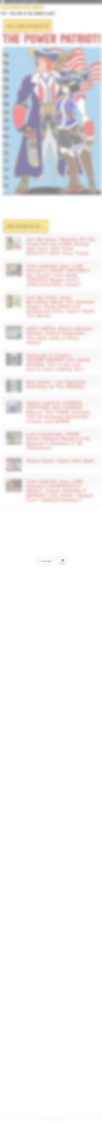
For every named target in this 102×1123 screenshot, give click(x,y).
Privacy (60, 563)
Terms (63, 563)
